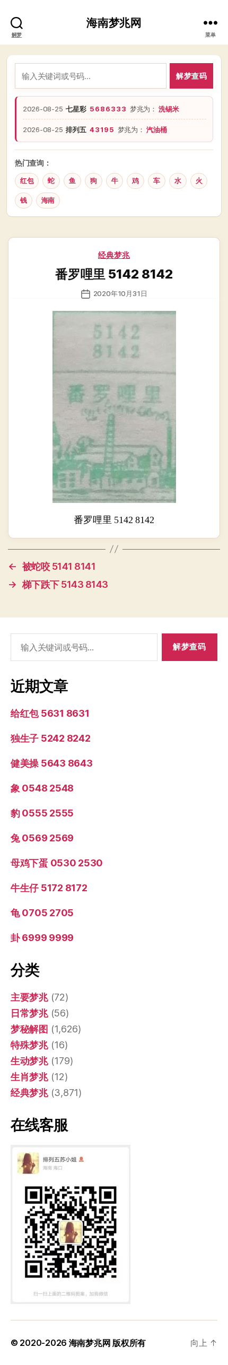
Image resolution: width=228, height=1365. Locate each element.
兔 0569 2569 (42, 838)
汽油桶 (156, 129)
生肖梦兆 (29, 1076)
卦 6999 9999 (42, 937)
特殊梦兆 (29, 1044)
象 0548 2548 (42, 788)
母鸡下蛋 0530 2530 (57, 862)
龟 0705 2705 (42, 912)
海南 (48, 200)
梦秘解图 (29, 1028)
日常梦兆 (29, 1013)
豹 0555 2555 (42, 813)
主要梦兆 (29, 997)
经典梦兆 (114, 255)
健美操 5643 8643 (52, 763)
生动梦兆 (29, 1060)
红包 (26, 181)
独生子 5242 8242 (51, 738)
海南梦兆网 (114, 22)
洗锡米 (169, 109)
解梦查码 (191, 75)
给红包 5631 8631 (50, 713)
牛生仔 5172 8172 (49, 887)
